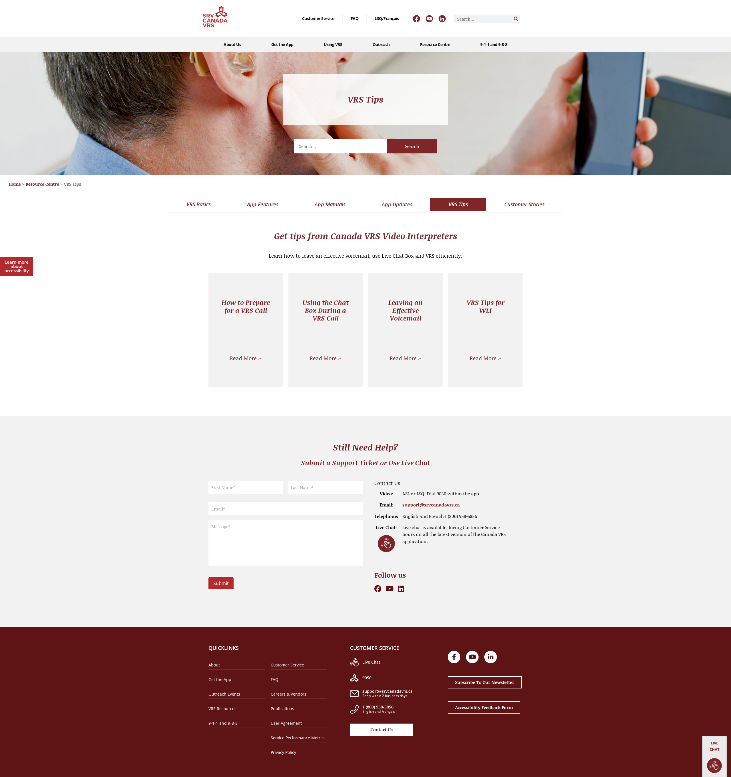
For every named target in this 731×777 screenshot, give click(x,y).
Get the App (282, 44)
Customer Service (318, 18)
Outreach (381, 44)
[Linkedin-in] (490, 657)
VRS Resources (222, 708)
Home (15, 184)
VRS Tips (458, 204)
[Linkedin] (400, 588)
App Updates (397, 204)
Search (412, 146)
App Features (262, 204)
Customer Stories (524, 204)
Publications (282, 708)
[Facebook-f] (454, 657)
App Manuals (330, 204)
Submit (221, 583)
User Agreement (286, 723)
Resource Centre (435, 44)
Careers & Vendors (288, 694)
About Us (232, 44)
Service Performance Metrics (298, 737)
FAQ (355, 18)
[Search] (516, 19)
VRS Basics (198, 204)
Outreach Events (224, 694)
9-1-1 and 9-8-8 (493, 44)
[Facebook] (377, 588)
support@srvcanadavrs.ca (431, 504)
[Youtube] (389, 588)
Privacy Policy (283, 752)
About (214, 665)
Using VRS (333, 44)
